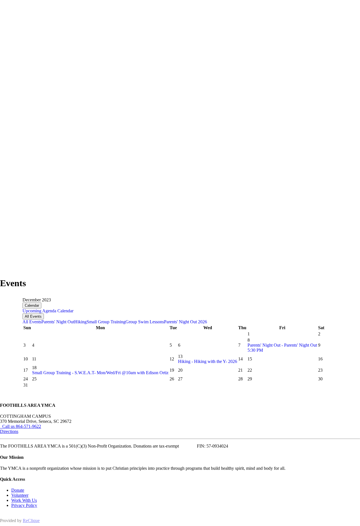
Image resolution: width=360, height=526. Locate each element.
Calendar (32, 305)
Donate (17, 490)
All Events (33, 316)
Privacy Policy (24, 505)
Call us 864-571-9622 (20, 426)
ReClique (31, 520)
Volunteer (19, 495)
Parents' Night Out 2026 (185, 321)
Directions (9, 431)
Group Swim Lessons (144, 321)
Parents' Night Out (57, 321)
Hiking (80, 321)
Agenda (48, 310)
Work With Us (24, 500)
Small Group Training (106, 321)
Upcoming (31, 310)
